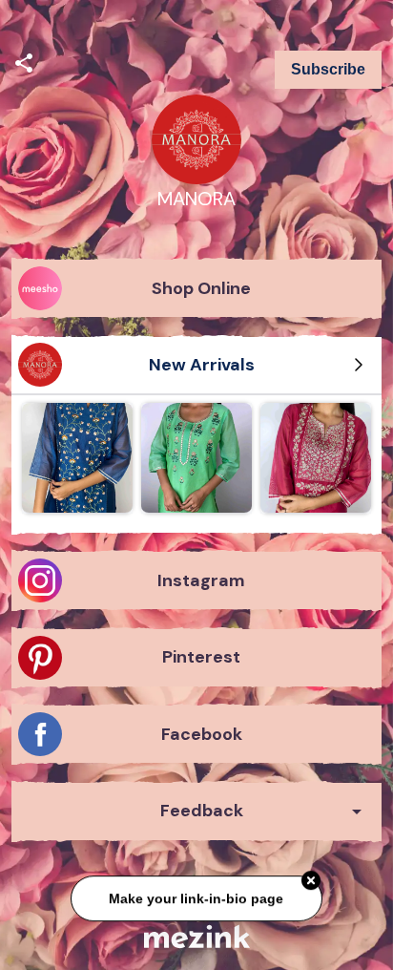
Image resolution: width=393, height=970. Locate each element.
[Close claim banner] (311, 879)
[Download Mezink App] (197, 936)
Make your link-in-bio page (196, 896)
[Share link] (23, 60)
